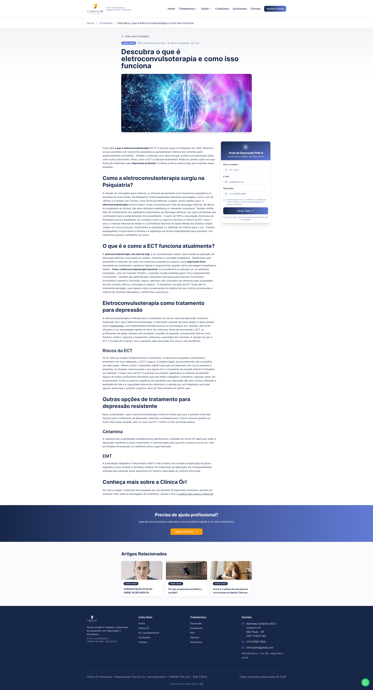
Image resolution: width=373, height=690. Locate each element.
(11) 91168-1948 (256, 641)
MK (201, 684)
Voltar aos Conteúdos (137, 36)
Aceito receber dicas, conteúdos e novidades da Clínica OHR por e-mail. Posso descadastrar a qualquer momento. (246, 201)
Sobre (205, 8)
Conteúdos (222, 8)
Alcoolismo (196, 642)
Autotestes (240, 8)
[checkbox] (224, 200)
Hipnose (194, 637)
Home (171, 8)
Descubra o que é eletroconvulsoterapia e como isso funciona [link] (155, 23)
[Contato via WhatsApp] (365, 682)
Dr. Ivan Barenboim (148, 632)
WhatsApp (228, 188)
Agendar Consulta (275, 8)
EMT (192, 632)
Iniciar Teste (244, 210)
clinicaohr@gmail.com (259, 647)
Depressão (196, 623)
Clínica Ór (143, 628)
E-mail (226, 176)
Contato (255, 8)
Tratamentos (187, 8)
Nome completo (230, 164)
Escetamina (196, 628)
